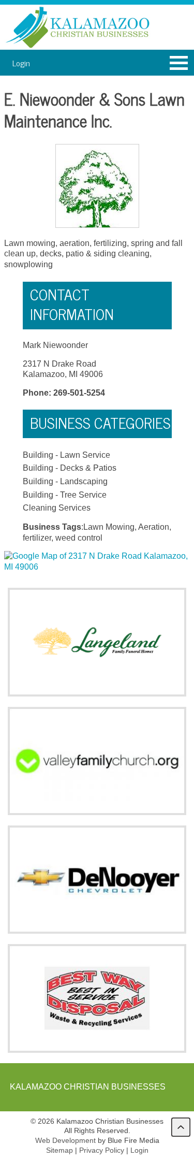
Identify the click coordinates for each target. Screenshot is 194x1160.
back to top (180, 1127)
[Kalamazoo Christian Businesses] (78, 27)
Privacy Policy (101, 1150)
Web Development (65, 1140)
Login (21, 62)
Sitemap (59, 1150)
